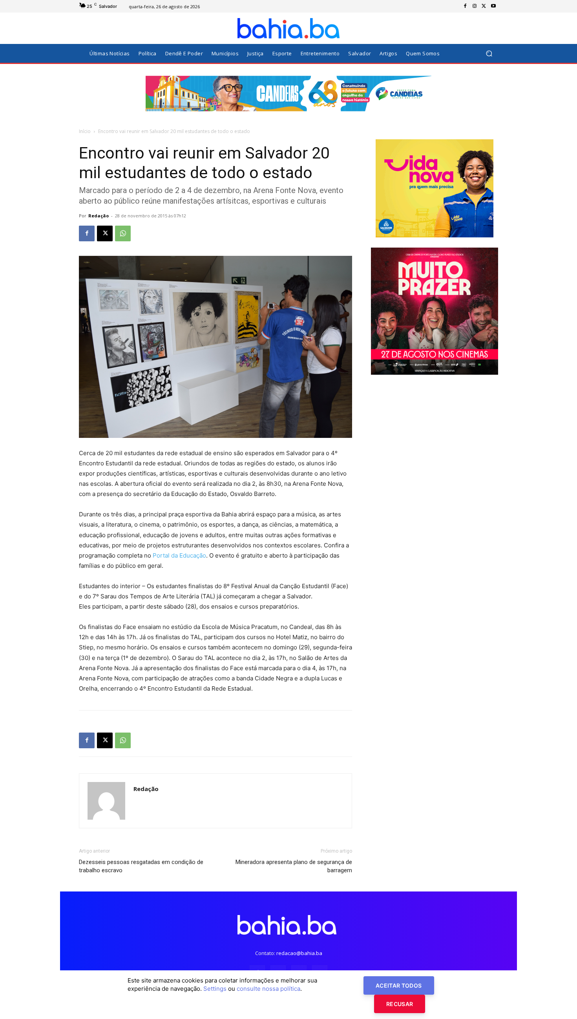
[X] (484, 6)
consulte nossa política (268, 988)
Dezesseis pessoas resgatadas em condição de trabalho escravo (141, 866)
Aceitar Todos (399, 985)
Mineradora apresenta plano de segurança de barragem (294, 866)
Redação (98, 216)
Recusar (399, 1004)
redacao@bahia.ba (299, 953)
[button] (489, 53)
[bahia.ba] (288, 28)
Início (85, 131)
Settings (214, 988)
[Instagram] (474, 6)
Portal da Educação (179, 555)
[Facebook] (465, 6)
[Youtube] (493, 6)
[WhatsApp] (123, 233)
